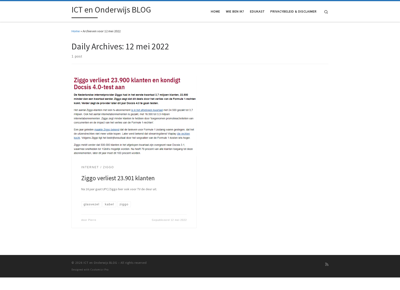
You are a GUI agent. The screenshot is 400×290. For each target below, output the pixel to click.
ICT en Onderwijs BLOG (100, 263)
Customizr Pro (99, 269)
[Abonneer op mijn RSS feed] (326, 264)
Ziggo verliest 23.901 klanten (118, 178)
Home (76, 31)
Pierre (92, 220)
